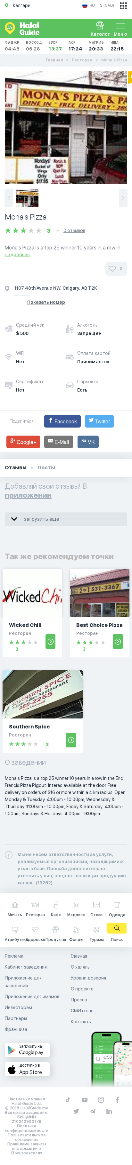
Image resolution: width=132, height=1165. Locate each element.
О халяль (80, 967)
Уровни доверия (88, 977)
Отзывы (16, 468)
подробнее (17, 254)
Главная (54, 60)
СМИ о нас (82, 1010)
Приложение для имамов (32, 996)
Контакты (81, 1021)
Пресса (79, 999)
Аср (75, 46)
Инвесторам (18, 1007)
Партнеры (16, 1018)
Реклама (14, 956)
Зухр (55, 46)
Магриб (96, 46)
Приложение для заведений (23, 981)
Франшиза (16, 1029)
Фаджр (12, 46)
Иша (117, 46)
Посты (46, 468)
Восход (34, 46)
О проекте (82, 988)
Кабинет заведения (26, 967)
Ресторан (82, 60)
